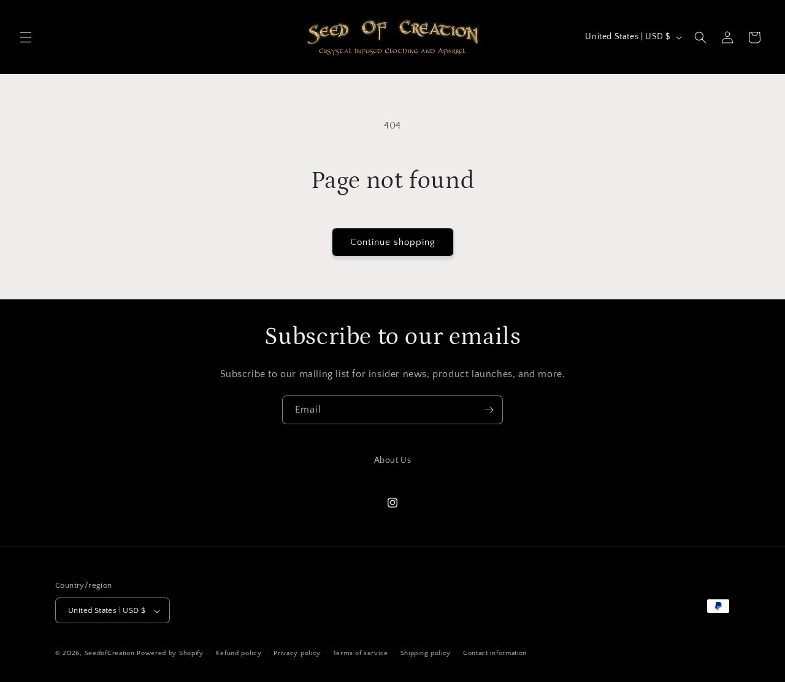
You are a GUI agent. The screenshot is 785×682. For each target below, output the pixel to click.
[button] (25, 37)
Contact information (495, 653)
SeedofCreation (110, 654)
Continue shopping (392, 242)
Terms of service (360, 653)
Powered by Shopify (170, 654)
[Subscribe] (488, 409)
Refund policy (238, 653)
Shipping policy (425, 653)
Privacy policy (297, 653)
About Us (393, 460)
